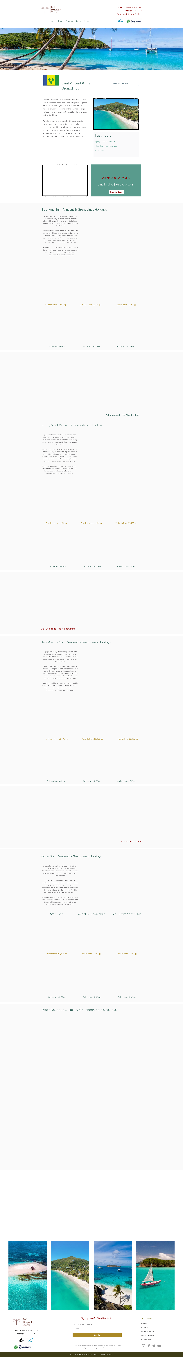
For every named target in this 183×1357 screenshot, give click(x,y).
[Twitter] (154, 1346)
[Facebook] (149, 1346)
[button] (56, 272)
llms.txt (111, 1354)
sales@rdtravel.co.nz (133, 7)
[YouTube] (159, 1346)
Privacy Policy (104, 1354)
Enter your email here (82, 1325)
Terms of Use (94, 1354)
